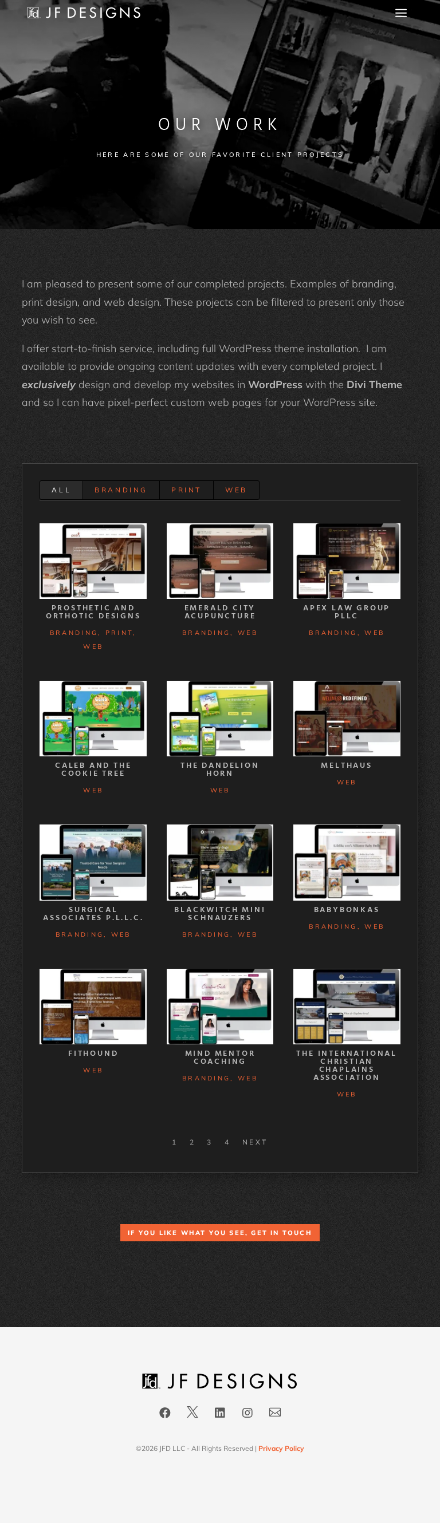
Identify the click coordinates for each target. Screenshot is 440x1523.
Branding (121, 490)
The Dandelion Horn (219, 769)
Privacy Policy (281, 1448)
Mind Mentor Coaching (220, 1057)
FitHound (93, 1053)
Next (255, 1142)
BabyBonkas (347, 910)
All (61, 490)
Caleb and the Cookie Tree (93, 769)
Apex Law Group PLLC (346, 612)
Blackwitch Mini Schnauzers (219, 914)
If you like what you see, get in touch (220, 1233)
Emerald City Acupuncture (220, 612)
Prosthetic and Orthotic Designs (93, 612)
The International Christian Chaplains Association (346, 1065)
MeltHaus (346, 765)
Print (186, 490)
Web (236, 490)
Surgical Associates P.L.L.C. (93, 914)
